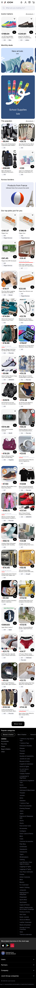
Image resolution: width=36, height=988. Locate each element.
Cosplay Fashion (25, 773)
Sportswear (23, 787)
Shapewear (23, 897)
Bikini (21, 836)
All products (29, 14)
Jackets (22, 795)
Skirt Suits (23, 914)
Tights (22, 854)
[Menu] (2, 2)
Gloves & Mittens (25, 919)
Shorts (22, 820)
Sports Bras (23, 899)
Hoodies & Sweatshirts (27, 756)
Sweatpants (23, 849)
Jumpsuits (23, 890)
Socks (21, 785)
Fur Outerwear (24, 885)
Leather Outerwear (25, 922)
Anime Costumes (25, 877)
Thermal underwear (26, 934)
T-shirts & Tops (24, 743)
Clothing (3, 738)
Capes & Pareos (25, 905)
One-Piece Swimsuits (26, 872)
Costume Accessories (26, 841)
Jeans (21, 811)
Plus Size (4, 744)
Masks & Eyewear (25, 925)
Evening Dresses (25, 808)
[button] (3, 945)
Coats (21, 839)
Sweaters (22, 800)
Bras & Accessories (25, 806)
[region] (18, 29)
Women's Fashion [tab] (8, 734)
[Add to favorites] (14, 18)
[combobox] (19, 8)
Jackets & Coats (25, 758)
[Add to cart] (14, 32)
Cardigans (23, 831)
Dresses (22, 748)
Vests (21, 932)
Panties (22, 874)
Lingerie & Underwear (26, 764)
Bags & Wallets (5, 749)
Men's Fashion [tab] (22, 734)
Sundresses (23, 846)
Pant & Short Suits (25, 826)
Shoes (3, 746)
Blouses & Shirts (25, 761)
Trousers (22, 751)
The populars (6, 121)
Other (3, 751)
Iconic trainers (7, 14)
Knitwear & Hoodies (26, 745)
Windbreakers (24, 857)
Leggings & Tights (25, 866)
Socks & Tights (24, 766)
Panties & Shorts (25, 912)
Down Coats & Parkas (26, 833)
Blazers (22, 882)
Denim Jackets (24, 917)
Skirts (21, 798)
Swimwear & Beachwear (27, 790)
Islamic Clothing (24, 887)
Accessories (5, 741)
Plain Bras (23, 844)
